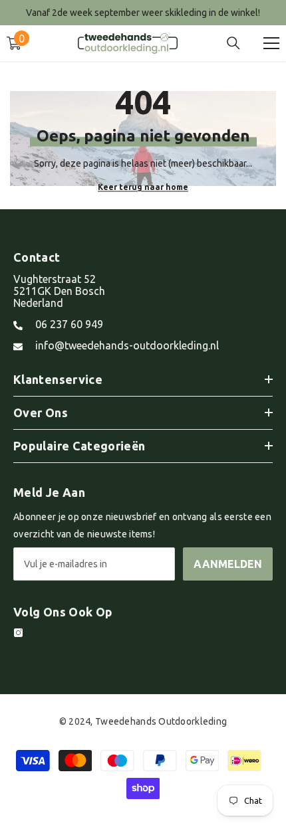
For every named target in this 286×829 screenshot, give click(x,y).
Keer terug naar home (143, 186)
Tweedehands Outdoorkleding (161, 721)
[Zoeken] (233, 43)
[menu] (271, 43)
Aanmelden (228, 564)
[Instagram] (18, 633)
